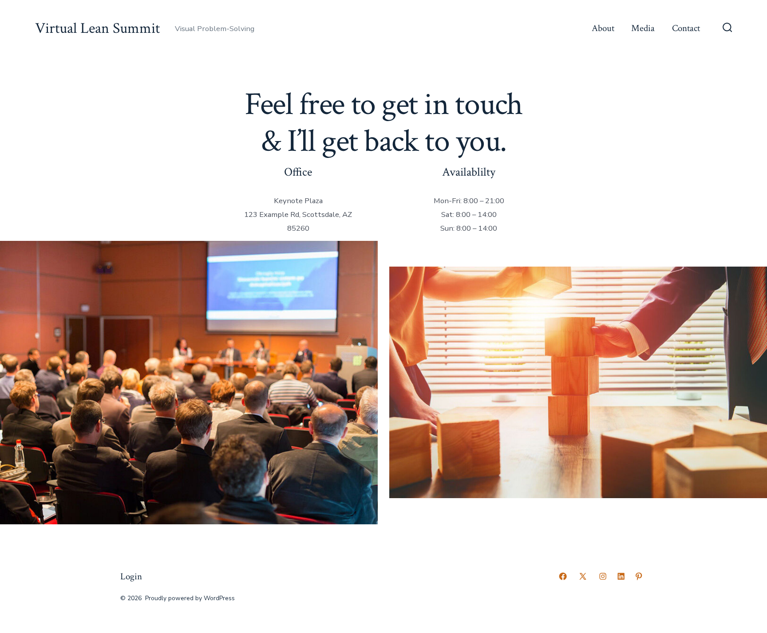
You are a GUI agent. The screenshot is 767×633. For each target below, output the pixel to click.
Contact (686, 28)
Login (131, 576)
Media (643, 28)
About (603, 28)
